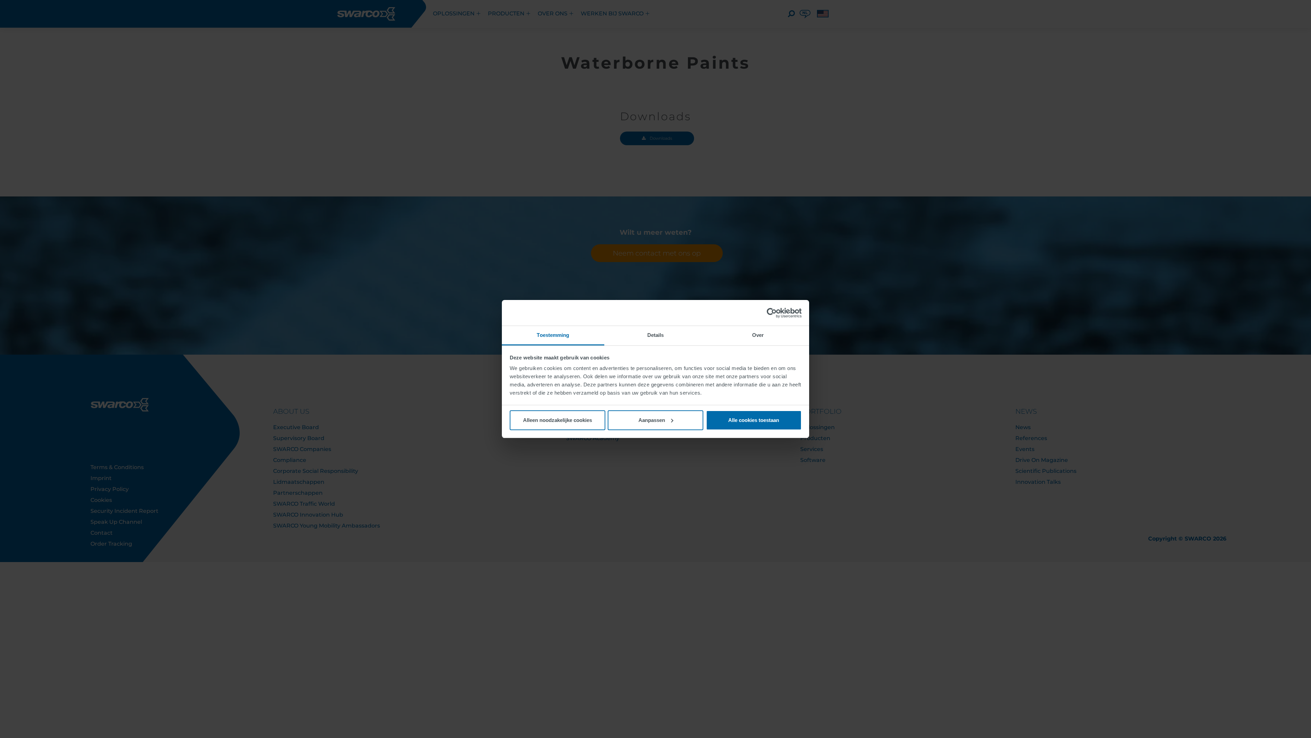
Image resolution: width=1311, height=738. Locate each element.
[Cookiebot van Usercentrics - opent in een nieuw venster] (772, 313)
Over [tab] (758, 335)
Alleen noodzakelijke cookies (557, 420)
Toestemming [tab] (553, 335)
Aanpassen (651, 420)
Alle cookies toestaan (753, 420)
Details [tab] (655, 335)
